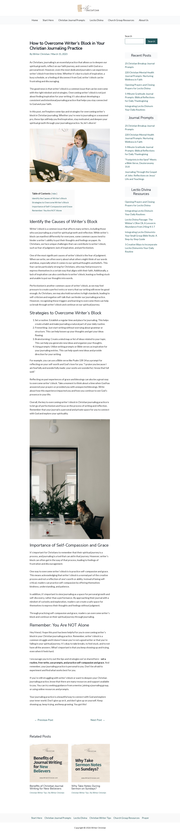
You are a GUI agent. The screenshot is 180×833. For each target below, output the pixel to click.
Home (35, 20)
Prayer (145, 817)
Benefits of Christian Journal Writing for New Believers (46, 787)
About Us (143, 20)
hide (54, 194)
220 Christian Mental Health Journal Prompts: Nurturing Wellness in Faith (139, 76)
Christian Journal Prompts (71, 20)
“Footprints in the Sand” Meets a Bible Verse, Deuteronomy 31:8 (141, 163)
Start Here (48, 20)
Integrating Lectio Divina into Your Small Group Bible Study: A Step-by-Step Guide (141, 236)
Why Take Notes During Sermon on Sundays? (85, 787)
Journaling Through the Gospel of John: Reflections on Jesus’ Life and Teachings (141, 175)
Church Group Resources (121, 20)
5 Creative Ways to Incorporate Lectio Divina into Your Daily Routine (141, 248)
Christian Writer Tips (38, 793)
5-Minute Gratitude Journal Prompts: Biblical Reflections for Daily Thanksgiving (140, 97)
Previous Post (44, 720)
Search (128, 36)
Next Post (98, 720)
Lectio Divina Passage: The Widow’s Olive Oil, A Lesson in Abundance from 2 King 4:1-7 (140, 223)
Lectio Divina (96, 20)
